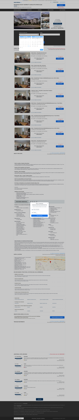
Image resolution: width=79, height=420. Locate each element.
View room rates (39, 215)
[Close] (47, 203)
